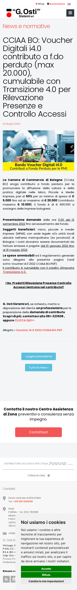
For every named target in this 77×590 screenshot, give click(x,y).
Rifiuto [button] (46, 574)
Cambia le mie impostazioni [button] (46, 581)
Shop (41, 4)
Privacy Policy (11, 559)
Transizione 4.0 (14, 272)
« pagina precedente (38, 356)
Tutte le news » (38, 367)
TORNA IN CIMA (36, 475)
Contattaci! (38, 432)
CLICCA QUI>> (25, 320)
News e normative (26, 26)
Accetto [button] (46, 568)
